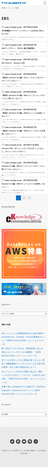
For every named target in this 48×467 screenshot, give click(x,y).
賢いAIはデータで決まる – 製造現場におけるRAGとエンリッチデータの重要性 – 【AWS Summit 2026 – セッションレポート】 (22, 352)
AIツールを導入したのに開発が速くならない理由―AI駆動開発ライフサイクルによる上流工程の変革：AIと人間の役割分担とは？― (23, 364)
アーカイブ (6, 404)
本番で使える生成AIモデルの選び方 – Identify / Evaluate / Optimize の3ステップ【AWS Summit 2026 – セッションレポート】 (24, 390)
